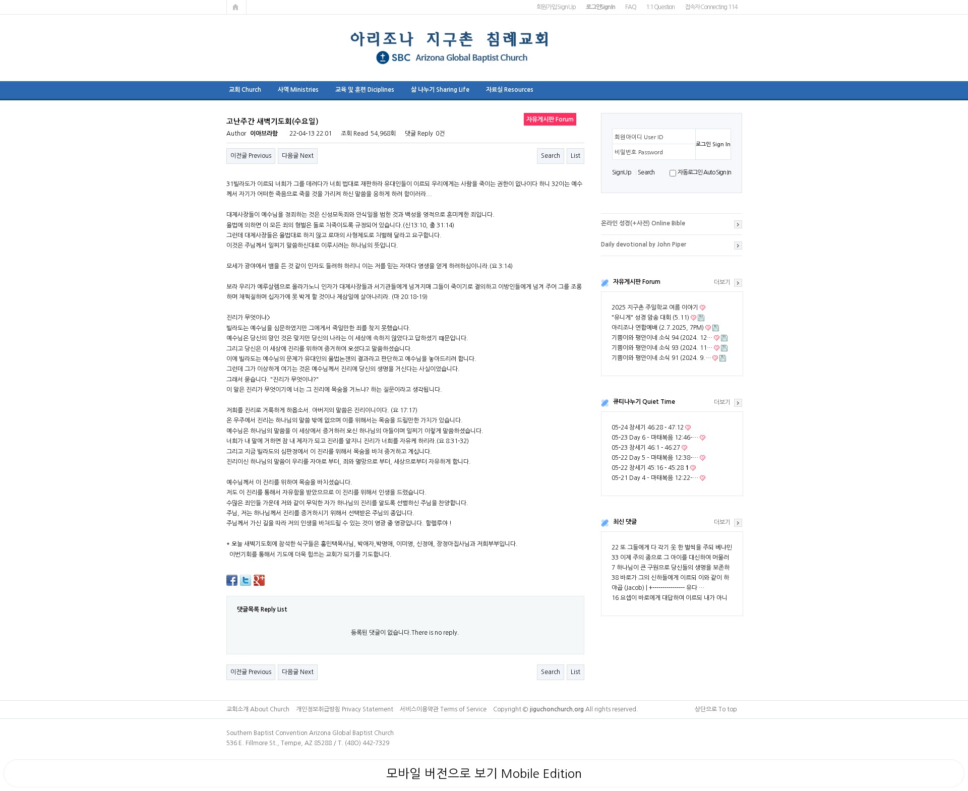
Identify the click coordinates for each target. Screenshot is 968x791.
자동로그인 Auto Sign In (704, 172)
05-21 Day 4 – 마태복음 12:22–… (655, 478)
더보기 (722, 282)
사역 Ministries (298, 90)
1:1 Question (660, 7)
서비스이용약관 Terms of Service (443, 709)
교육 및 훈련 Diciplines (364, 90)
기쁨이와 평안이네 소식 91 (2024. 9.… (661, 358)
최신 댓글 (625, 522)
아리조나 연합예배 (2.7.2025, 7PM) (658, 328)
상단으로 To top (716, 709)
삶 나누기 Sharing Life (440, 90)
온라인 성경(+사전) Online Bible (643, 223)
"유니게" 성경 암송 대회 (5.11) (650, 318)
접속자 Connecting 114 (711, 7)
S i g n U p (621, 172)
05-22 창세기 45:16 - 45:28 (650, 468)
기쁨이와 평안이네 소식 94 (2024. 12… (662, 338)
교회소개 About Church (257, 709)
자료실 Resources (509, 90)
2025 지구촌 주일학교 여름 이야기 (655, 308)
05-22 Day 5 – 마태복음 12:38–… (655, 458)
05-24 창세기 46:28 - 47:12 (648, 427)
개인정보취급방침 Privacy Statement (344, 709)
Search (550, 156)
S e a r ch (646, 172)
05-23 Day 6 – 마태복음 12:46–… (655, 438)
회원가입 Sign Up (556, 7)
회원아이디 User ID (639, 137)
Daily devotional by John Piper (643, 244)
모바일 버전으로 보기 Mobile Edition (484, 773)
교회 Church (245, 90)
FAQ (630, 7)
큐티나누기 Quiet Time (644, 402)
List (575, 156)
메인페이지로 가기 (236, 7)
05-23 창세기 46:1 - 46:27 (646, 448)
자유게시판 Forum (636, 282)
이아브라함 (264, 134)
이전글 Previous (250, 156)
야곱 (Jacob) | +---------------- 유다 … (658, 588)
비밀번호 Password (639, 152)
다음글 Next (298, 156)
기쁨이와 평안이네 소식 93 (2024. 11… (662, 348)
